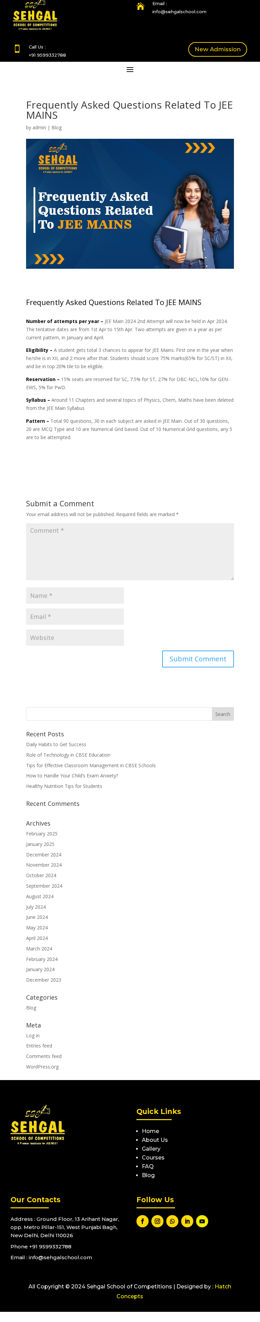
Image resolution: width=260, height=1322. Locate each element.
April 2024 (37, 938)
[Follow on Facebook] (142, 1221)
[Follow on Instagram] (157, 1221)
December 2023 (43, 980)
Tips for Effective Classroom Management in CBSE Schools (91, 765)
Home (150, 1131)
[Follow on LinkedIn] (187, 1221)
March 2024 (39, 948)
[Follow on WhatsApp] (172, 1221)
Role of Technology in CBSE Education (68, 755)
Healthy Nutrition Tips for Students (64, 786)
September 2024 (44, 886)
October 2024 (41, 875)
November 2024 (44, 865)
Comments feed (44, 1056)
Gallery (151, 1149)
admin (39, 127)
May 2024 (37, 927)
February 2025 (42, 833)
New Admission (218, 49)
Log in (33, 1035)
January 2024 (40, 969)
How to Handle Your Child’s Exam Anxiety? (72, 775)
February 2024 (42, 959)
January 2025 (40, 844)
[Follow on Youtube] (202, 1221)
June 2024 (37, 917)
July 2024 (36, 907)
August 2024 (39, 896)
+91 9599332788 (47, 55)
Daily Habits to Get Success (56, 744)
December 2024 (43, 854)
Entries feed (39, 1045)
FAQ (148, 1166)
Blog (56, 127)
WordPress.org (42, 1066)
